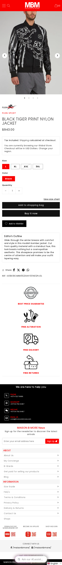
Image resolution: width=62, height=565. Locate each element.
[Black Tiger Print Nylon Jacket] (31, 52)
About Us (9, 455)
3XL (38, 166)
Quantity (7, 185)
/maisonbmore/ (21, 547)
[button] (54, 563)
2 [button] (28, 98)
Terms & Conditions (15, 497)
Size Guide (9, 486)
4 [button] (37, 98)
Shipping (24, 140)
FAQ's (7, 491)
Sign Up (51, 441)
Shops (7, 518)
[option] (31, 52)
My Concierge (11, 460)
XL (15, 166)
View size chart (52, 199)
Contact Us (10, 513)
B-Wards (8, 466)
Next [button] (57, 55)
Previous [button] (4, 55)
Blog (6, 476)
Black (8, 178)
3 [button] (33, 98)
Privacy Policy (11, 502)
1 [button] (24, 98)
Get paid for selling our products (21, 471)
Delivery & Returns (14, 508)
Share (8, 270)
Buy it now (31, 213)
